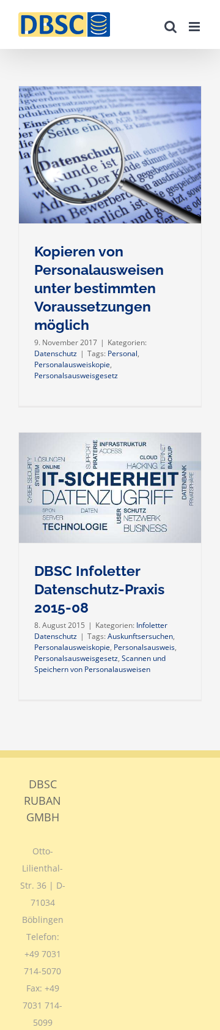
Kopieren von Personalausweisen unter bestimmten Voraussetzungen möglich (99, 289)
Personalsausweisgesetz (76, 375)
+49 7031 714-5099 (42, 1005)
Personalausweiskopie (72, 364)
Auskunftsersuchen (140, 636)
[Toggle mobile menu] (195, 26)
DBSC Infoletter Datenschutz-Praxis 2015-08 (99, 589)
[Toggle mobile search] (170, 26)
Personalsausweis (144, 647)
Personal (123, 353)
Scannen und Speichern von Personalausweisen (100, 663)
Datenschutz (55, 353)
